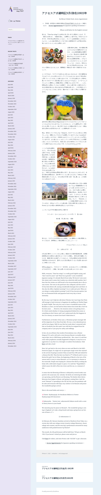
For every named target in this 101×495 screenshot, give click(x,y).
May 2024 (10, 145)
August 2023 (11, 164)
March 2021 (11, 233)
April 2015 (10, 313)
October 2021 (11, 214)
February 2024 (12, 150)
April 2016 (10, 288)
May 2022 (10, 197)
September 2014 (12, 327)
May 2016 (10, 285)
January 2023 (11, 181)
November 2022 (12, 186)
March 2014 (11, 338)
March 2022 (11, 200)
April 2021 (10, 230)
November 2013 (12, 346)
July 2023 (10, 167)
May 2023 (10, 172)
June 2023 (10, 170)
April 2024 (10, 148)
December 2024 (12, 131)
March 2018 (11, 263)
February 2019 (12, 252)
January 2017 (11, 280)
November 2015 (12, 296)
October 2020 (11, 241)
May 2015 (10, 310)
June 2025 (10, 117)
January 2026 (11, 98)
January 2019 (11, 255)
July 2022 (10, 194)
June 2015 (10, 307)
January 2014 (11, 343)
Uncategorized (64, 453)
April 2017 (10, 274)
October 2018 (11, 258)
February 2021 (12, 236)
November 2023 (12, 156)
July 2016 (10, 283)
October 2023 (11, 159)
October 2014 (11, 324)
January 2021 (11, 238)
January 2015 (11, 318)
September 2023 (12, 161)
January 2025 (11, 128)
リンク (76, 144)
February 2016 (12, 291)
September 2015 (12, 302)
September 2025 (12, 109)
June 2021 (10, 225)
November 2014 (12, 321)
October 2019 (11, 249)
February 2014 (12, 340)
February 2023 (12, 178)
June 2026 (10, 87)
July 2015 (10, 305)
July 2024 (10, 142)
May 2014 (10, 335)
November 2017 (12, 266)
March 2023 (11, 175)
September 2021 (12, 216)
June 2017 (10, 272)
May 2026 (10, 90)
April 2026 (10, 93)
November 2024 (12, 134)
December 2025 (12, 101)
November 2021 (12, 211)
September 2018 (12, 261)
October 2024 (11, 137)
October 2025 (11, 106)
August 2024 (11, 139)
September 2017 (12, 269)
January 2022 (11, 205)
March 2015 (11, 316)
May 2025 (10, 120)
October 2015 (11, 299)
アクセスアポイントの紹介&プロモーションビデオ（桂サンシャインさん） (16, 42)
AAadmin (55, 453)
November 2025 (12, 104)
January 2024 (11, 153)
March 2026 (11, 95)
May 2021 (10, 227)
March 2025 (11, 126)
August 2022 (11, 192)
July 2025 (10, 115)
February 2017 (12, 277)
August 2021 (11, 219)
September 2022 (12, 189)
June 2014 (10, 332)
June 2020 (10, 244)
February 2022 (12, 203)
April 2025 (10, 123)
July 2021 (10, 222)
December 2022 (12, 183)
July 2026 (10, 84)
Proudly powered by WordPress (50, 491)
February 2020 (12, 247)
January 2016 (11, 294)
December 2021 (12, 208)
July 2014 (10, 329)
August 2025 (11, 112)
